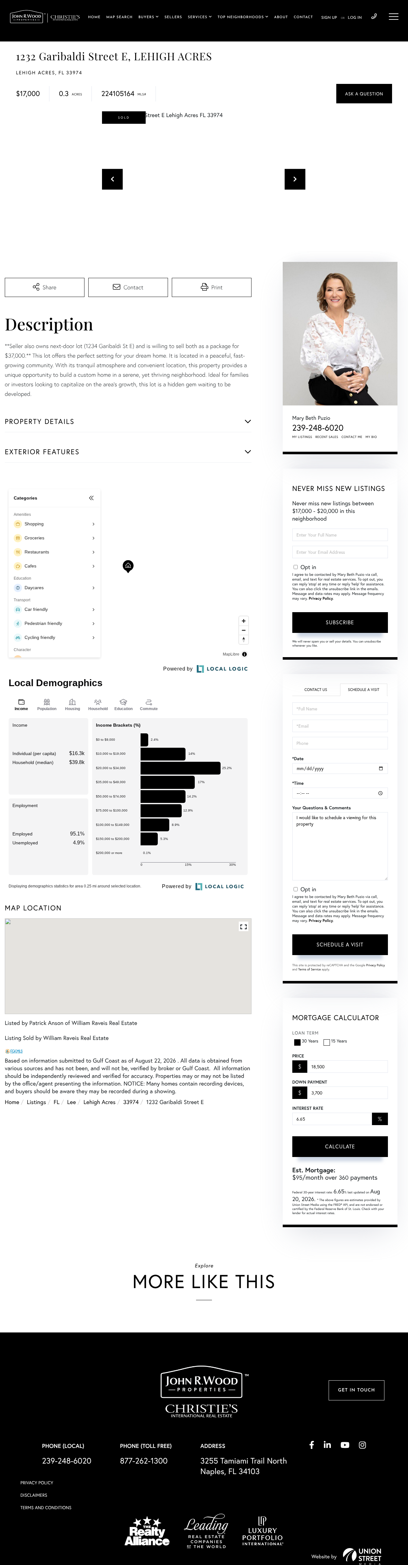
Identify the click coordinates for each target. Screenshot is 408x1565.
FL (56, 1102)
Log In (355, 18)
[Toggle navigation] (393, 16)
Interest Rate (307, 1108)
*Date (298, 758)
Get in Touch (356, 1390)
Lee (71, 1102)
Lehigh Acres (99, 1102)
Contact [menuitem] (303, 17)
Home (12, 1102)
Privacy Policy (321, 598)
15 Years (339, 1041)
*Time (298, 783)
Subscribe (340, 622)
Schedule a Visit (363, 689)
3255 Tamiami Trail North (243, 1465)
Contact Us (315, 689)
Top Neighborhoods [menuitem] (241, 17)
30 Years (310, 1041)
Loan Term (305, 1033)
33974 (131, 1102)
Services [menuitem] (197, 17)
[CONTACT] (364, 93)
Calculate (340, 1146)
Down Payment (309, 1082)
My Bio (371, 437)
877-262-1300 (144, 1460)
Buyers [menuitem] (146, 17)
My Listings (302, 437)
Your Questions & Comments (321, 808)
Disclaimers (33, 1495)
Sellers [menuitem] (173, 17)
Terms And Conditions (45, 1507)
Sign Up (329, 18)
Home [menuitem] (94, 17)
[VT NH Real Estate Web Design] (362, 1556)
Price (298, 1056)
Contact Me (351, 437)
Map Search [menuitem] (119, 17)
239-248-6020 (374, 16)
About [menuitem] (281, 17)
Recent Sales (327, 437)
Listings (36, 1102)
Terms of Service (309, 969)
